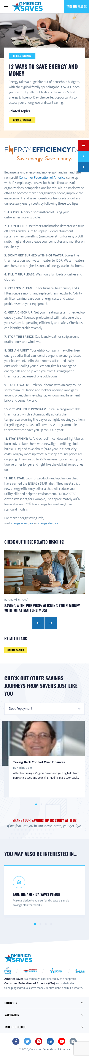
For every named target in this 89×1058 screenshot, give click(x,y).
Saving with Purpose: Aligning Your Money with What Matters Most (42, 608)
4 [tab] (52, 804)
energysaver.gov (22, 523)
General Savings (22, 56)
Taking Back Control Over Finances (39, 762)
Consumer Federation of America (42, 178)
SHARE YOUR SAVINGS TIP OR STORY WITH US (44, 820)
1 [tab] (36, 804)
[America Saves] (18, 958)
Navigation (12, 1015)
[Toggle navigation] (6, 6)
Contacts (11, 1003)
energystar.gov (48, 523)
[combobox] (44, 709)
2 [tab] (41, 804)
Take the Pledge (77, 6)
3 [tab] (46, 804)
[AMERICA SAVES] (27, 6)
